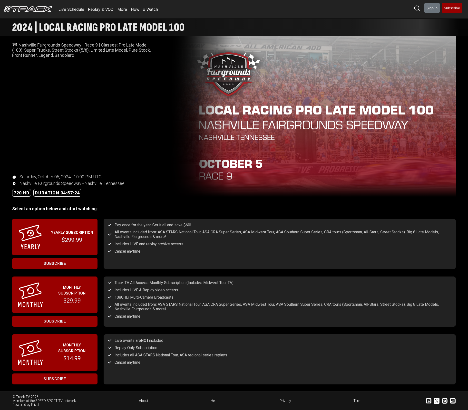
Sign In (432, 8)
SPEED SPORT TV (49, 401)
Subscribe (452, 8)
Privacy (285, 401)
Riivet (35, 405)
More (122, 9)
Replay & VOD (101, 9)
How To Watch (144, 9)
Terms (358, 401)
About (143, 401)
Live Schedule (71, 9)
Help (214, 401)
